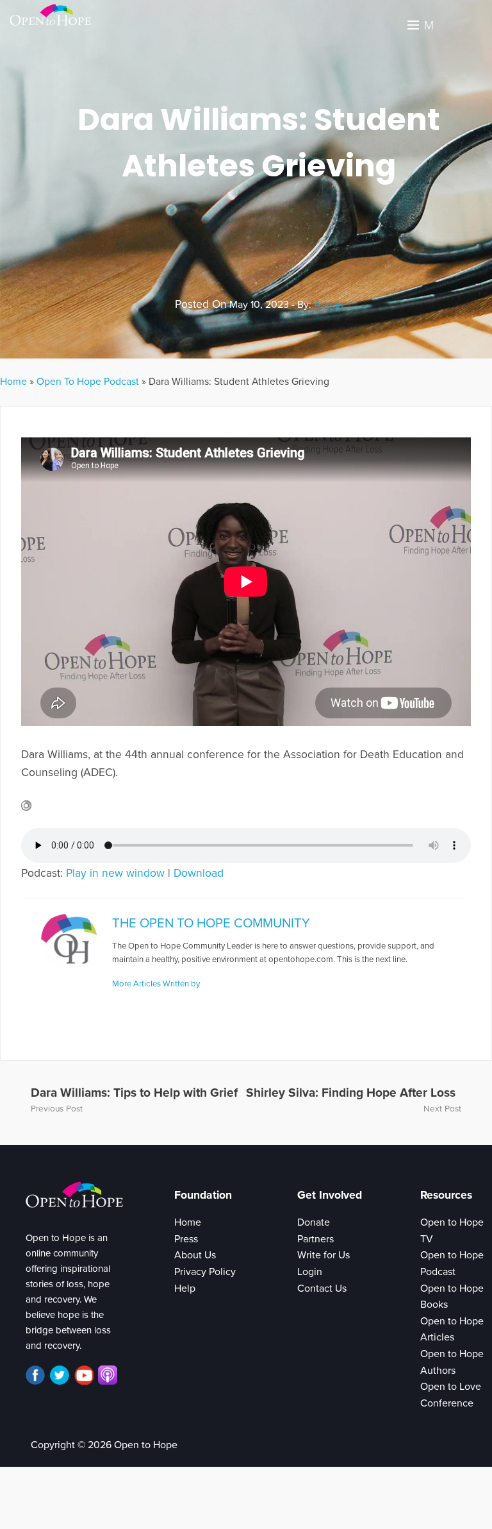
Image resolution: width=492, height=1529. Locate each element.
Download (199, 873)
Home (13, 381)
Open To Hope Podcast (88, 381)
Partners (315, 1239)
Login (309, 1271)
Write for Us (323, 1255)
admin (328, 304)
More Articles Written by (156, 984)
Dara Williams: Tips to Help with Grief (134, 1092)
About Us (195, 1255)
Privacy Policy (205, 1271)
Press (186, 1239)
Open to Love (450, 1386)
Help (184, 1288)
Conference (446, 1403)
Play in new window (115, 873)
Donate (313, 1222)
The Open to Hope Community (211, 923)
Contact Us (322, 1288)
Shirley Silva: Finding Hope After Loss (350, 1092)
